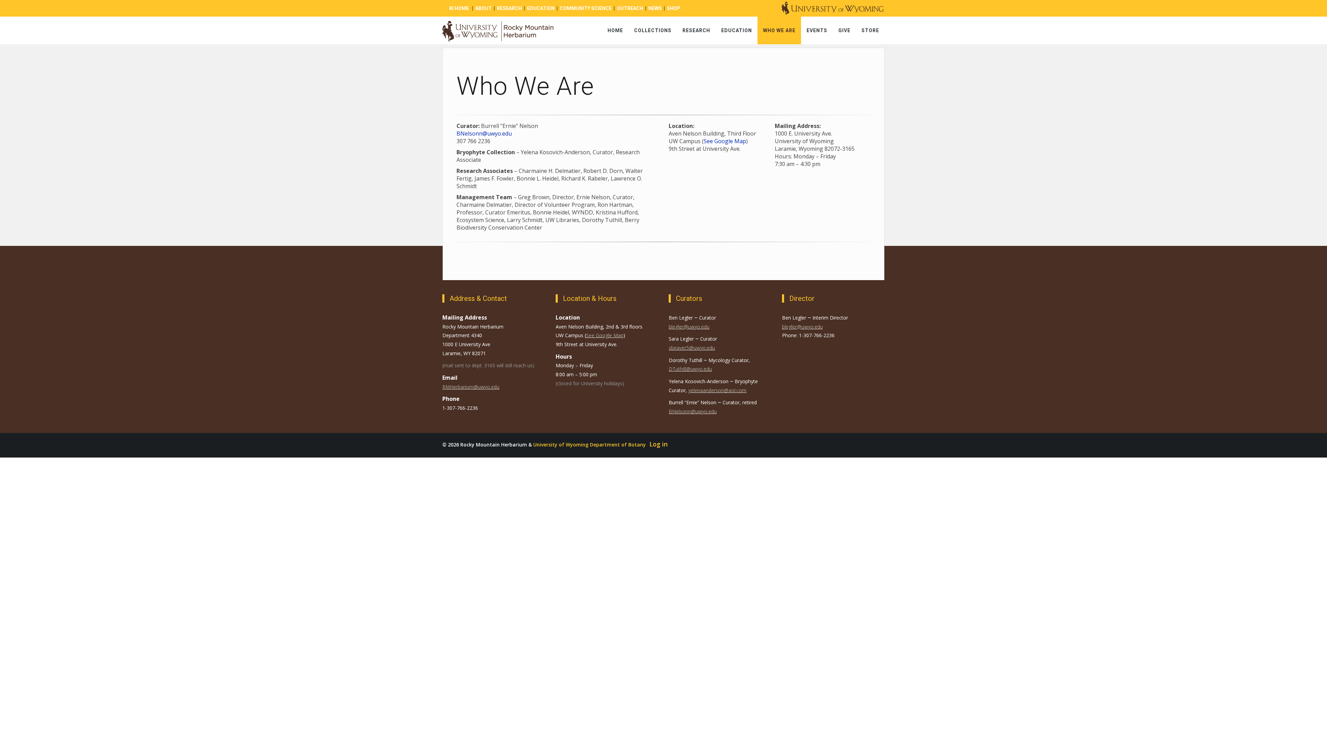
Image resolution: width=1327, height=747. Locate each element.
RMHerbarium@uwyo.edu (470, 387)
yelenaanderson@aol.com (717, 390)
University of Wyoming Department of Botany (589, 444)
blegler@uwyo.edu (689, 326)
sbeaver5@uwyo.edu (692, 347)
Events (817, 30)
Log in (658, 444)
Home (615, 30)
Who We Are (779, 30)
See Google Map (725, 141)
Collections (652, 30)
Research (696, 30)
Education (736, 30)
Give (844, 30)
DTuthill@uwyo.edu (690, 369)
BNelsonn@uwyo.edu (484, 133)
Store (870, 30)
